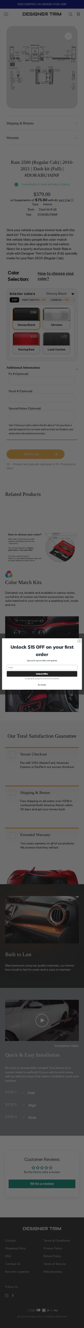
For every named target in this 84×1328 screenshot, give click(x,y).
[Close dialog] (79, 641)
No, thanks (42, 685)
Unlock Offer (42, 673)
